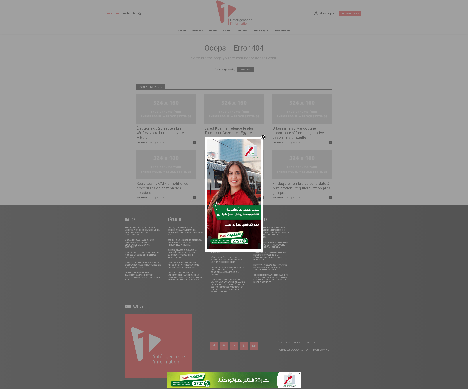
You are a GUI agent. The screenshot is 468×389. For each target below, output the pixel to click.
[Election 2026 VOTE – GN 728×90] (234, 387)
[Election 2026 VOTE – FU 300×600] (234, 247)
